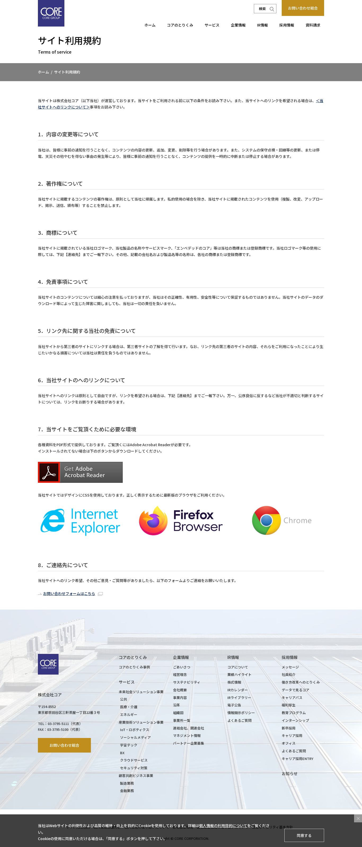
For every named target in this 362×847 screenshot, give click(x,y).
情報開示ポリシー (241, 712)
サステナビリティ (186, 682)
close (358, 818)
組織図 (178, 712)
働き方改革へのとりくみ (301, 682)
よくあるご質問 (239, 720)
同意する (304, 835)
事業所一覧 (181, 720)
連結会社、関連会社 (188, 728)
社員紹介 (288, 674)
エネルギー (128, 714)
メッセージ (290, 667)
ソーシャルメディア (135, 737)
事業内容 (180, 697)
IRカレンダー (237, 689)
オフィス (288, 743)
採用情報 (286, 25)
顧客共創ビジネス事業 (136, 775)
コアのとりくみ (180, 25)
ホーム (150, 25)
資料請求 (313, 25)
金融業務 (127, 790)
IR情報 (262, 25)
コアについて (237, 667)
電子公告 (234, 704)
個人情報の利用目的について (223, 825)
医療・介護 (128, 706)
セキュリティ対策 (133, 767)
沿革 (176, 704)
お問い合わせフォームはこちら (69, 593)
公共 (123, 699)
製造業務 (127, 783)
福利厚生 (288, 704)
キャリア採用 (292, 735)
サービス (212, 25)
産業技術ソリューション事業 (141, 722)
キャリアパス (292, 697)
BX (122, 752)
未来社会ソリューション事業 (141, 691)
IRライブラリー (239, 697)
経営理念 (180, 674)
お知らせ (290, 773)
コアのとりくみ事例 (134, 667)
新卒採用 (288, 728)
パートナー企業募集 (188, 743)
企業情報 (238, 25)
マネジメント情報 (187, 735)
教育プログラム (294, 712)
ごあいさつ (181, 667)
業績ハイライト (239, 674)
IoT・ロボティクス (134, 729)
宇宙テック (128, 745)
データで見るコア (295, 689)
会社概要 (180, 689)
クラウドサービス (134, 760)
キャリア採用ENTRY (297, 758)
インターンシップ (295, 720)
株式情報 (234, 682)
